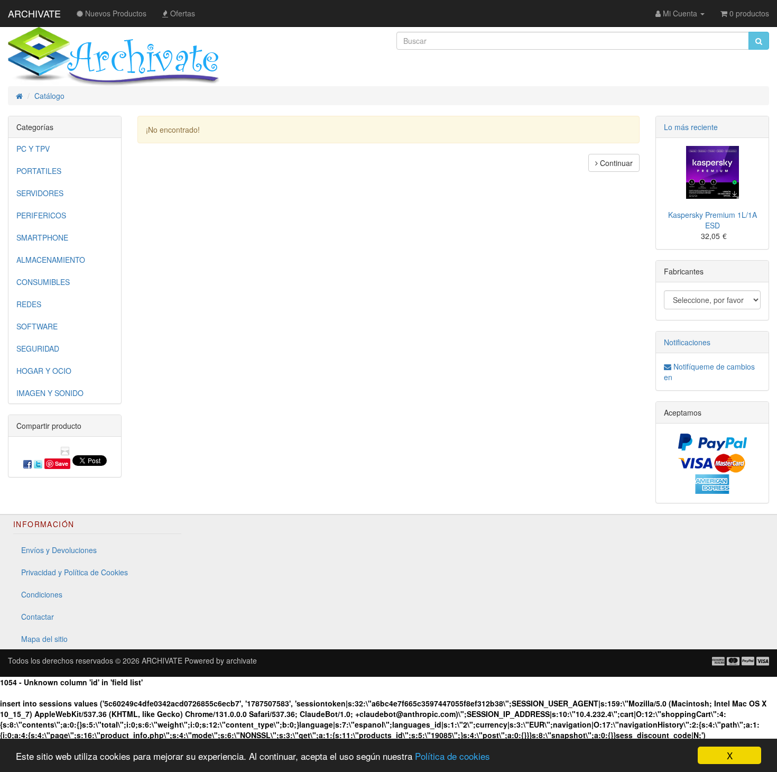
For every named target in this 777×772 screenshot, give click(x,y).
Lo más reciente (691, 127)
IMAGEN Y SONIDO (50, 393)
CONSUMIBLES (43, 282)
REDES (28, 304)
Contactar (37, 616)
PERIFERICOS (41, 215)
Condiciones (41, 594)
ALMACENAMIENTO (50, 259)
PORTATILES (38, 171)
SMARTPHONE (42, 237)
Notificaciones (687, 342)
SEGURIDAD (37, 348)
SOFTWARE (37, 326)
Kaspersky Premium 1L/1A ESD (712, 220)
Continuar (615, 163)
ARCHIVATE (34, 13)
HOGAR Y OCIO (43, 370)
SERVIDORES (39, 193)
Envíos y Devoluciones (59, 550)
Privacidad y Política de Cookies (74, 572)
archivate (241, 660)
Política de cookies (452, 755)
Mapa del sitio (44, 638)
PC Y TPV (33, 148)
